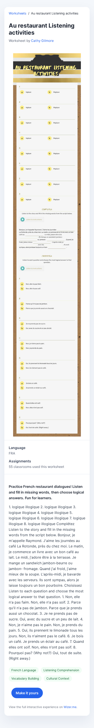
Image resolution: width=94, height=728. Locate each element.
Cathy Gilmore (42, 41)
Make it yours (27, 693)
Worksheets (17, 13)
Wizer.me (70, 707)
